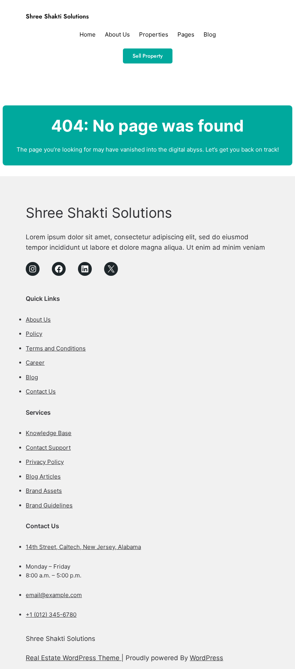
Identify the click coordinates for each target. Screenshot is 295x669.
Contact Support (48, 447)
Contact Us (41, 391)
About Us (38, 319)
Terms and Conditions (56, 348)
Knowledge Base (48, 433)
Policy (34, 333)
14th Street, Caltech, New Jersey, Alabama (83, 547)
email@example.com (54, 595)
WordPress (206, 658)
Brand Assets (44, 490)
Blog (32, 377)
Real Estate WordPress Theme (73, 658)
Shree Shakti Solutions (57, 16)
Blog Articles (43, 476)
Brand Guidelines (49, 505)
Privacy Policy (45, 461)
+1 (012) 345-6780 (51, 614)
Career (35, 362)
